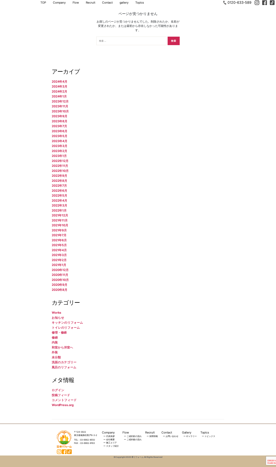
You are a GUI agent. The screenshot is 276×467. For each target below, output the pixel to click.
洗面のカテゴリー (64, 362)
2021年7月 (59, 235)
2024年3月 (59, 86)
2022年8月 (59, 180)
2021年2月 (59, 260)
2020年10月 (60, 280)
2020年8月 (59, 290)
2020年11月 (60, 275)
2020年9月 (59, 285)
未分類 (56, 357)
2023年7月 (59, 126)
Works (56, 312)
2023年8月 (59, 121)
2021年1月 (59, 265)
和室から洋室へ (62, 347)
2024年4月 (59, 81)
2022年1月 (59, 210)
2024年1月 (59, 96)
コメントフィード (64, 400)
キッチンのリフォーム (67, 322)
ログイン (58, 390)
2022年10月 (60, 171)
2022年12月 (60, 161)
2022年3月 (59, 205)
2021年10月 (60, 225)
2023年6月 (59, 131)
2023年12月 (60, 101)
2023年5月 (59, 136)
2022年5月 (59, 195)
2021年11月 (60, 220)
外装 (55, 352)
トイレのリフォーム (66, 327)
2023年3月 (59, 146)
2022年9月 (59, 175)
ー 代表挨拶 (109, 436)
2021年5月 (59, 245)
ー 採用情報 (152, 436)
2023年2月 (59, 151)
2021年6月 (59, 240)
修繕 (55, 337)
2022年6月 (59, 190)
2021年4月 (59, 250)
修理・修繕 (59, 332)
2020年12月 (60, 270)
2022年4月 (59, 200)
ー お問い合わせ (170, 436)
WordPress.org (63, 405)
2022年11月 (60, 166)
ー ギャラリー (190, 436)
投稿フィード (61, 395)
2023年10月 (60, 111)
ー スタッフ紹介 (111, 446)
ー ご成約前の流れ (133, 436)
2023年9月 (59, 116)
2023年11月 (60, 106)
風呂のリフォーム (64, 367)
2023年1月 (59, 156)
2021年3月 (59, 255)
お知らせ (58, 317)
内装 (55, 342)
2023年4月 (59, 141)
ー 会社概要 (109, 439)
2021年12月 (60, 215)
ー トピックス (208, 436)
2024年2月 (59, 91)
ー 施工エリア (110, 442)
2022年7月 (59, 185)
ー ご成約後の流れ (133, 439)
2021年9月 (59, 230)
